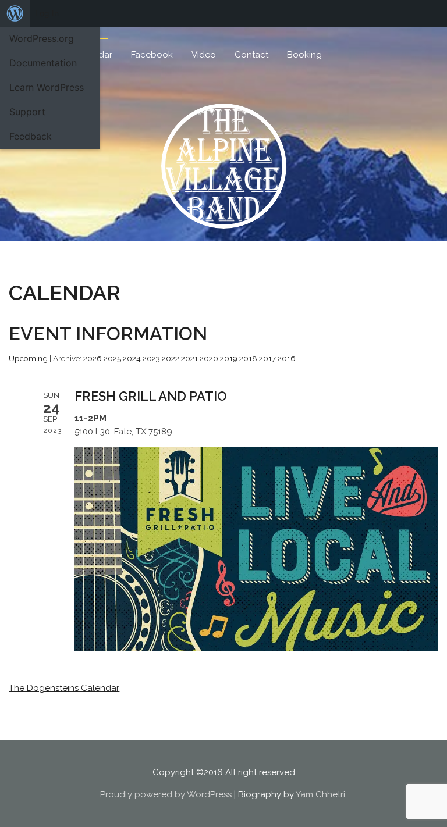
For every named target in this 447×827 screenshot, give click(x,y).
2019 (228, 358)
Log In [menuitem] (47, 13)
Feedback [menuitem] (30, 136)
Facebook (152, 54)
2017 (267, 358)
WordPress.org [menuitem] (41, 38)
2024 (132, 358)
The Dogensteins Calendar (64, 688)
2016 (287, 358)
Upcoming (28, 358)
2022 (170, 358)
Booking (304, 54)
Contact (251, 54)
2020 (209, 358)
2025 (112, 358)
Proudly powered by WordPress (166, 794)
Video (203, 54)
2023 (151, 358)
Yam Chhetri (320, 794)
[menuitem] (15, 13)
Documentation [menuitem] (43, 63)
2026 (92, 358)
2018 (248, 358)
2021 (189, 358)
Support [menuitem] (27, 111)
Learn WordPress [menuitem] (46, 87)
